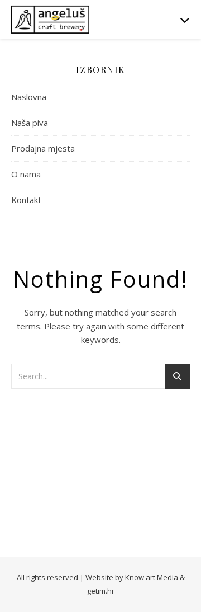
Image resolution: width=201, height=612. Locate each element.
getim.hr (100, 591)
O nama (26, 174)
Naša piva (29, 122)
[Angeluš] (50, 20)
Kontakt (26, 199)
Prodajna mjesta (43, 148)
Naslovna (28, 96)
